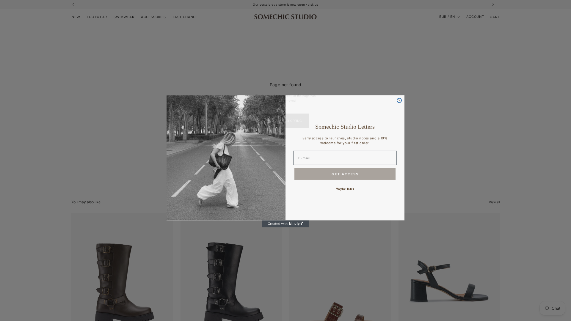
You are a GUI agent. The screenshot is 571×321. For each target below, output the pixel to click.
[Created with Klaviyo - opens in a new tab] (285, 223)
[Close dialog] (399, 99)
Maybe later (345, 188)
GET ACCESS (345, 173)
